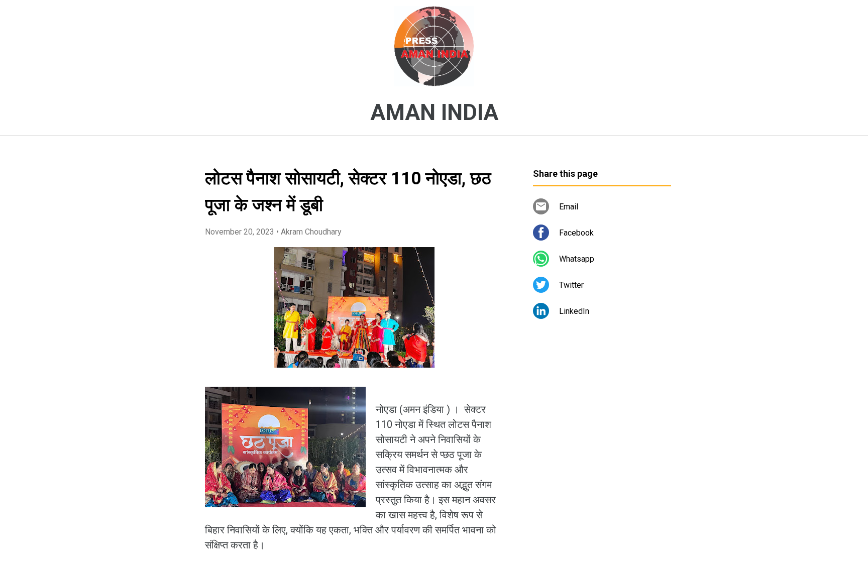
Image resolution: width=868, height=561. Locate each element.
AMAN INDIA (434, 112)
